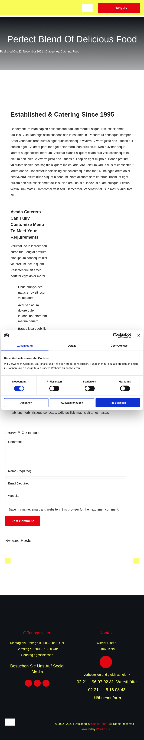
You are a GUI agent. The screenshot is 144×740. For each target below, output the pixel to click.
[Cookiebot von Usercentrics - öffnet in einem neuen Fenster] (115, 335)
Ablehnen (26, 402)
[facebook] (28, 683)
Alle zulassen (118, 402)
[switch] (54, 388)
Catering (66, 51)
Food (76, 51)
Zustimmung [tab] (25, 345)
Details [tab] (72, 345)
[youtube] (46, 683)
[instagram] (37, 683)
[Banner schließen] (139, 335)
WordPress (103, 729)
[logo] (20, 5)
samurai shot (99, 723)
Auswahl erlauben (72, 402)
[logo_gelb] (72, 614)
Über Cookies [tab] (119, 345)
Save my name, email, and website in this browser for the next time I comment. (64, 509)
